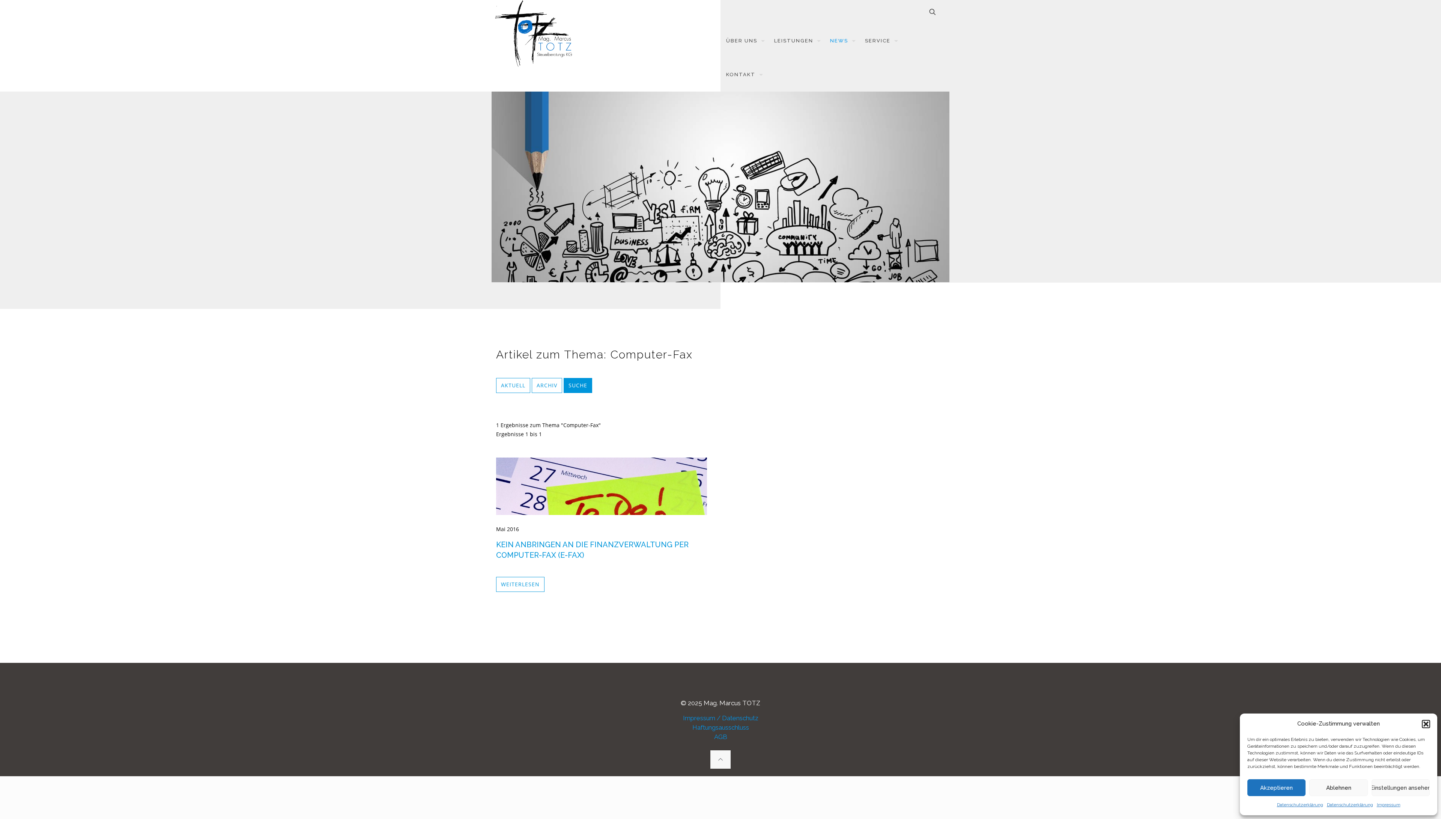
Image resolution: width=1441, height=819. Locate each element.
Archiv (547, 385)
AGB (720, 737)
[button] (1426, 724)
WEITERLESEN (520, 584)
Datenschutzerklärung (1300, 804)
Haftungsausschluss (720, 727)
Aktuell (513, 385)
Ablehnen (1338, 787)
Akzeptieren (1276, 787)
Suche (578, 385)
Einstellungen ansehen (1401, 787)
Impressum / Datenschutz (720, 718)
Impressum (1388, 804)
